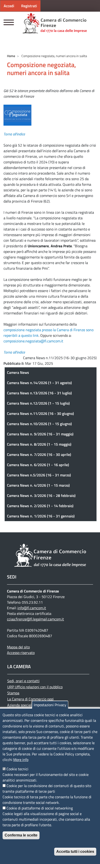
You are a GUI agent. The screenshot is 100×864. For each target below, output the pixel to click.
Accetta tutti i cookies (75, 852)
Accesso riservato (21, 652)
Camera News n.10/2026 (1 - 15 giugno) (39, 424)
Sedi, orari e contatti (23, 681)
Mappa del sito (18, 647)
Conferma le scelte (21, 835)
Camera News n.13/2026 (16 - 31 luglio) (39, 393)
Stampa (13, 693)
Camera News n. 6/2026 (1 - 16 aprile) (38, 465)
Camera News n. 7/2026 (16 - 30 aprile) (39, 454)
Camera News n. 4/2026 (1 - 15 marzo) (38, 485)
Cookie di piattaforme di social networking (40, 808)
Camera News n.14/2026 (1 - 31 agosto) (39, 383)
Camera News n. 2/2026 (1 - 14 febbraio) (40, 506)
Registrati (29, 6)
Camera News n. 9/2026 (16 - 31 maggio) (40, 434)
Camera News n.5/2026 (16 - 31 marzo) (39, 475)
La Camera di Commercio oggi (30, 699)
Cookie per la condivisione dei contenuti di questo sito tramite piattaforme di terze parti (47, 788)
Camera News (18, 372)
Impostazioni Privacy (50, 705)
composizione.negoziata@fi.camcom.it (33, 341)
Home (11, 55)
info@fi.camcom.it (31, 608)
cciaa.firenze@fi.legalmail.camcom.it (35, 619)
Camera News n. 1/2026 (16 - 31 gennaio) (41, 516)
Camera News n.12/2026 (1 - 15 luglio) (38, 403)
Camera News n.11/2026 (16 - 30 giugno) (40, 413)
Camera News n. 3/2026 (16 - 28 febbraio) (41, 495)
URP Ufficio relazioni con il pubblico (35, 687)
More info (20, 759)
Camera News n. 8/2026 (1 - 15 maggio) (39, 444)
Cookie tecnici (17, 769)
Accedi (9, 6)
